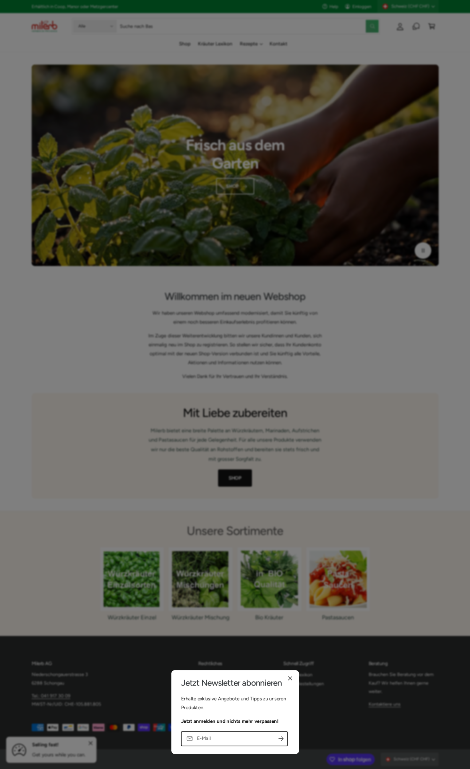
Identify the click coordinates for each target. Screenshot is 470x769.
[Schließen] (290, 678)
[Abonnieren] (281, 738)
